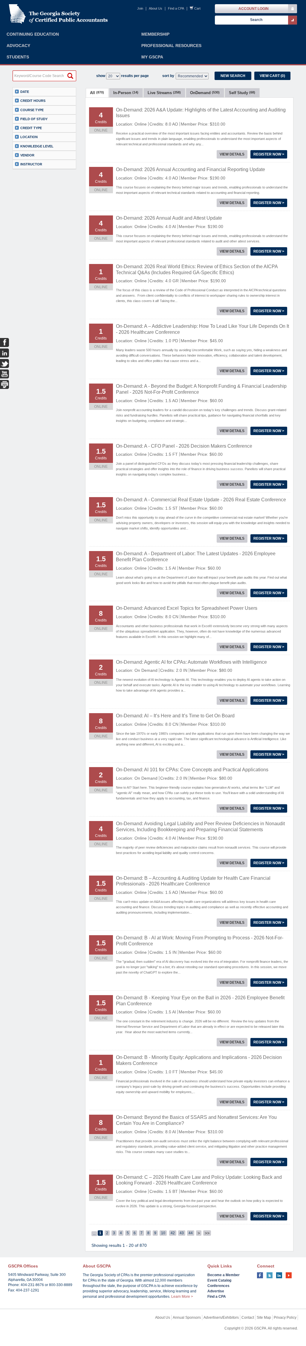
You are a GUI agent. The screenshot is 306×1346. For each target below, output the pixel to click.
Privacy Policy (285, 1317)
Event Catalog (219, 1280)
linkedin (279, 1275)
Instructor (31, 164)
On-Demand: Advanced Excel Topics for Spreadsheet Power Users (186, 608)
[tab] (97, 92)
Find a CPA (176, 8)
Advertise (215, 1291)
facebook (260, 1275)
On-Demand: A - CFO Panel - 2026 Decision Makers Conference (184, 446)
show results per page (122, 76)
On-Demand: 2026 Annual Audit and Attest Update (169, 218)
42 (173, 1233)
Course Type (32, 110)
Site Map (264, 1317)
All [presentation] (97, 92)
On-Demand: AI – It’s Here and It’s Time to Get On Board (175, 715)
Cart (197, 8)
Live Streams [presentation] (164, 92)
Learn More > (182, 1296)
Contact (247, 1317)
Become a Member (223, 1275)
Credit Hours (32, 100)
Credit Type (31, 128)
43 (182, 1233)
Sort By (168, 76)
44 (191, 1233)
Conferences (218, 1286)
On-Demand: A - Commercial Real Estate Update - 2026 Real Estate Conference (201, 499)
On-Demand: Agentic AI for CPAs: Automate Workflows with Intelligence (191, 662)
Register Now (268, 154)
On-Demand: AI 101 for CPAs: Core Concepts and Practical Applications (192, 769)
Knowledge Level (36, 146)
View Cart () (272, 76)
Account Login (253, 9)
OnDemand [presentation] (205, 92)
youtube (289, 1275)
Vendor (27, 155)
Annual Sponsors (187, 1317)
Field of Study (34, 119)
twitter (270, 1275)
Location (29, 137)
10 (163, 1233)
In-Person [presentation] (125, 92)
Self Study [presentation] (242, 92)
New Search (233, 76)
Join (140, 8)
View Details (232, 154)
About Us (155, 8)
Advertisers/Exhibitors (221, 1317)
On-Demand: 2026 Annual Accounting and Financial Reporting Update (190, 169)
